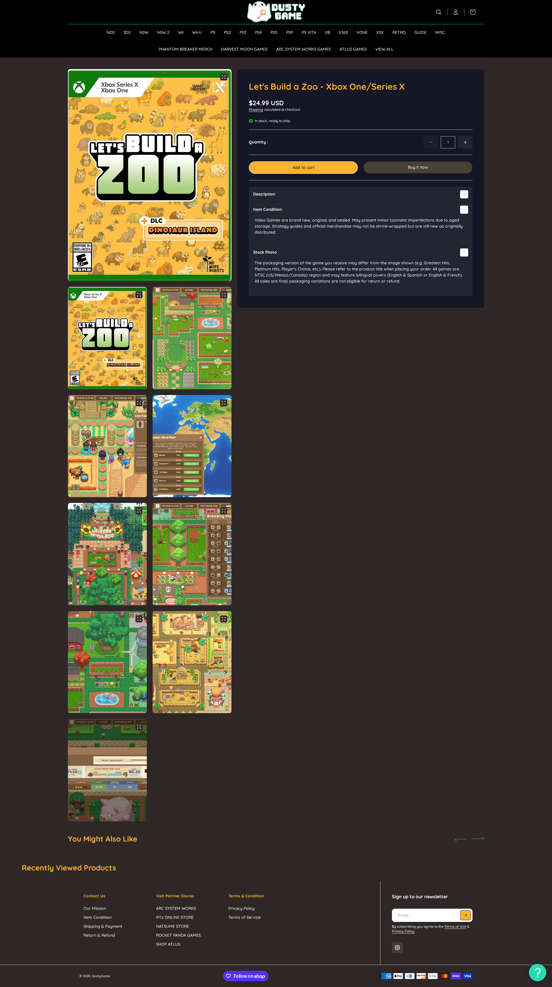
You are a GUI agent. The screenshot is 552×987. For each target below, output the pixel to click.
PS (213, 32)
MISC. (440, 32)
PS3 (243, 32)
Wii (181, 32)
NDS (111, 32)
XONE (362, 32)
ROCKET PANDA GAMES (178, 935)
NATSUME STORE (172, 926)
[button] (220, 175)
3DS (127, 32)
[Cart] (469, 12)
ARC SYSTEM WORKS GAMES (303, 49)
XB (327, 32)
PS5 (274, 32)
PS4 (258, 32)
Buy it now (418, 167)
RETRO (399, 32)
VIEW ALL (384, 49)
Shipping (256, 109)
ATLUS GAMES (353, 49)
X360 (343, 32)
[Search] (438, 12)
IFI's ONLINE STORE (175, 917)
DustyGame (101, 976)
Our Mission (95, 908)
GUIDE (420, 32)
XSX (380, 32)
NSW (143, 32)
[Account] (455, 12)
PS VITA (309, 32)
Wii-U (197, 32)
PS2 (227, 32)
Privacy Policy (241, 908)
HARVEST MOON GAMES (244, 49)
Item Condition (98, 917)
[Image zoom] (223, 76)
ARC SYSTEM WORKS (176, 908)
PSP (289, 32)
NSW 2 (163, 32)
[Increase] (465, 142)
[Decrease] (430, 142)
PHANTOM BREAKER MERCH (185, 49)
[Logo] (276, 12)
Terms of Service (244, 917)
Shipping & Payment (103, 926)
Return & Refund (99, 935)
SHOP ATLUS (168, 944)
